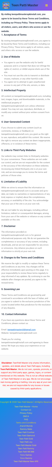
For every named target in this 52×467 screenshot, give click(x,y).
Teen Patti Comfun (26, 432)
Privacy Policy (26, 413)
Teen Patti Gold (26, 439)
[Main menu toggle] (46, 5)
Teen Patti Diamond (26, 435)
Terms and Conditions (26, 422)
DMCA (26, 416)
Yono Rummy (26, 458)
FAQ (26, 419)
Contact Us (26, 410)
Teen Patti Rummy (26, 448)
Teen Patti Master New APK (26, 461)
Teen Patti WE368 (26, 452)
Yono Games (26, 455)
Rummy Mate (26, 429)
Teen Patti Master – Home (26, 406)
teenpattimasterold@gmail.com (21, 329)
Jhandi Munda (26, 426)
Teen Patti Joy (26, 442)
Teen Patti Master (24, 5)
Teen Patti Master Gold (26, 445)
